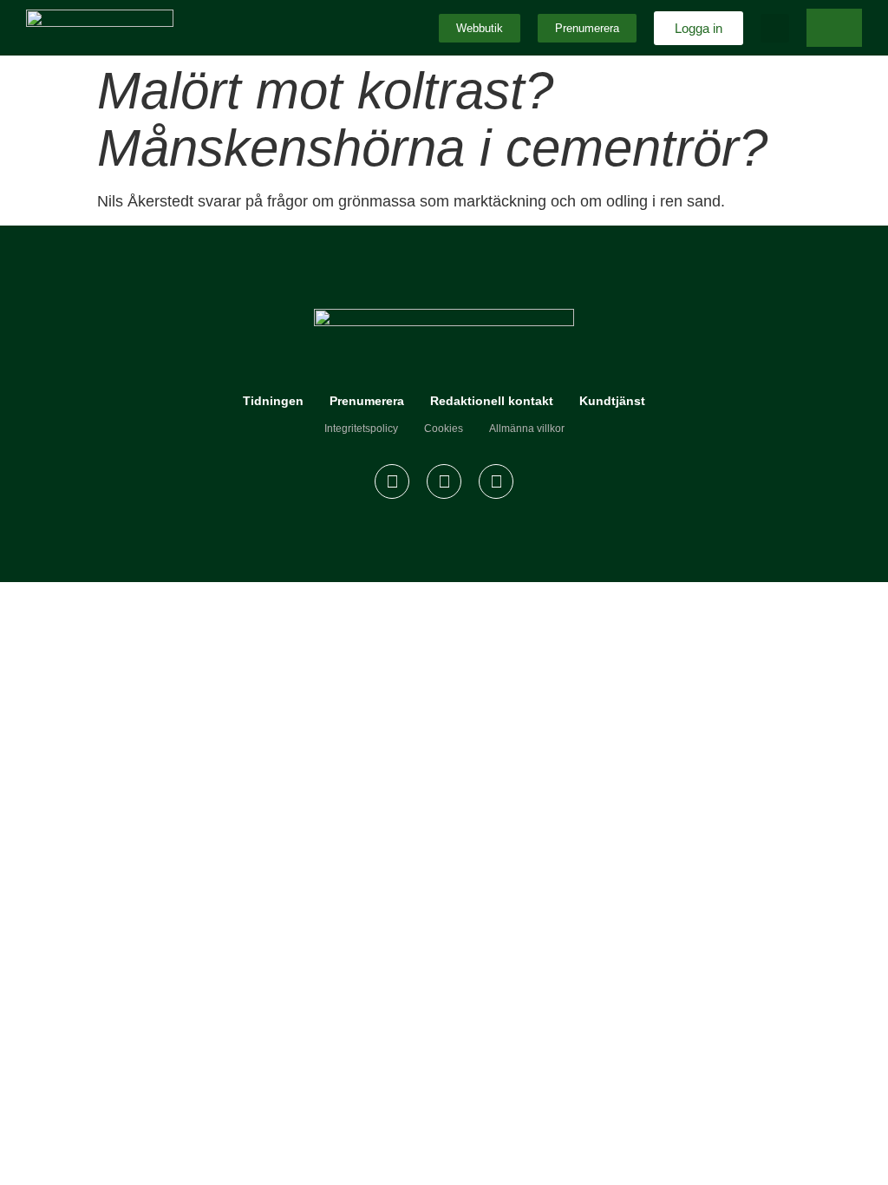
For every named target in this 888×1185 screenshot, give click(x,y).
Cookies (443, 428)
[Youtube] (496, 481)
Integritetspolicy (361, 428)
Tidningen (273, 401)
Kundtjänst (612, 401)
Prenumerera (367, 401)
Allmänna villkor (527, 428)
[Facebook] (392, 481)
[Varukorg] (834, 28)
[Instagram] (444, 481)
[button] (775, 28)
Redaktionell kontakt (491, 401)
